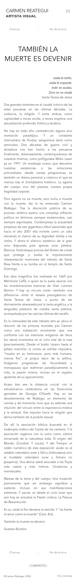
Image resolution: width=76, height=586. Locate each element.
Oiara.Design (67, 576)
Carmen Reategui (27, 11)
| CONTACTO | (38, 566)
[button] (67, 11)
